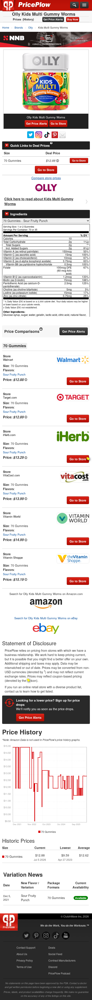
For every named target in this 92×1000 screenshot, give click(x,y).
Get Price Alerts (53, 19)
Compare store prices (46, 178)
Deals (51, 947)
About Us (21, 954)
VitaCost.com (11, 475)
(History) (28, 19)
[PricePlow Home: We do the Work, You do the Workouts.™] (11, 8)
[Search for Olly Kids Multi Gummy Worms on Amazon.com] (46, 603)
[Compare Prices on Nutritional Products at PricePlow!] (9, 920)
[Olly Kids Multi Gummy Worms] (46, 82)
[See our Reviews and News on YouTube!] (66, 936)
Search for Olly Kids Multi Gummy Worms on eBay (46, 618)
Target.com (10, 397)
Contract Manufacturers (62, 960)
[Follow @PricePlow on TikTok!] (56, 936)
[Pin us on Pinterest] (36, 936)
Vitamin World (11, 516)
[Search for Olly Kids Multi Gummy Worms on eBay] (46, 628)
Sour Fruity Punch (14, 374)
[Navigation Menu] (84, 5)
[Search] (74, 5)
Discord (52, 967)
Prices (17, 19)
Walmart (8, 360)
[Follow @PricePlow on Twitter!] (26, 936)
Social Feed (55, 954)
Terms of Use (24, 967)
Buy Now (72, 19)
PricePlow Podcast (59, 973)
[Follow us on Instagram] (46, 936)
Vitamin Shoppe (13, 557)
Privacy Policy (24, 960)
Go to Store (58, 123)
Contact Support (25, 947)
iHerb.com (9, 435)
